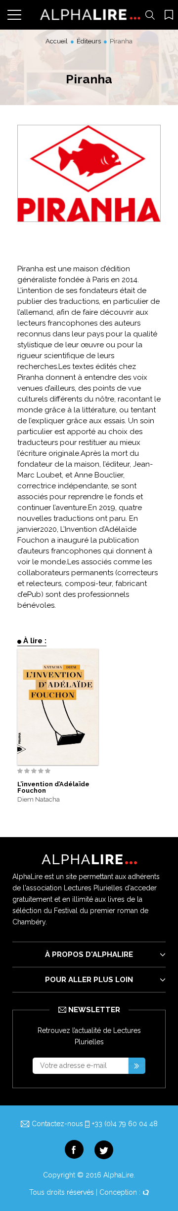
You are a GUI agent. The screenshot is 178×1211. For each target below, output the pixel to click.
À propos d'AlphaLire (89, 954)
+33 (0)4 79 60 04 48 (125, 1124)
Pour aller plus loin (89, 979)
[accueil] (89, 15)
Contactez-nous (57, 1124)
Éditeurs (89, 41)
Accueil (56, 41)
